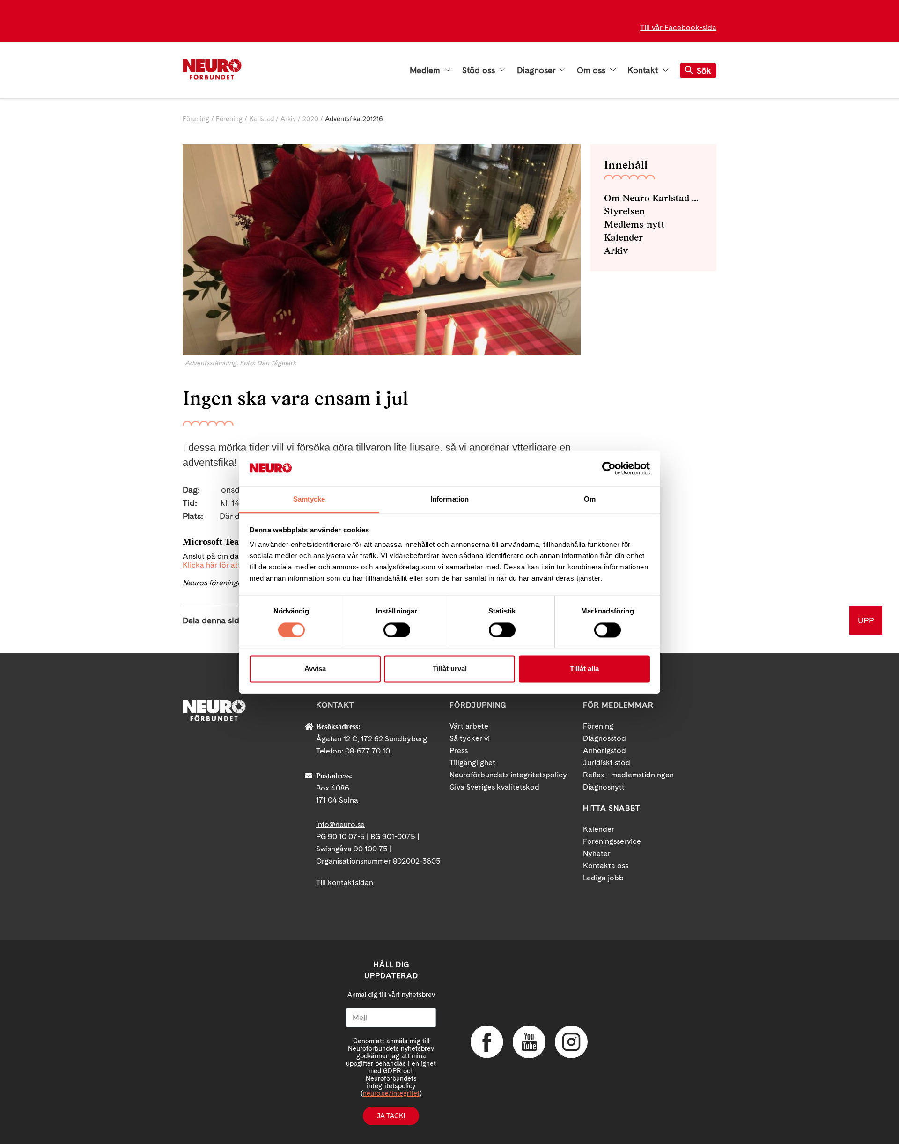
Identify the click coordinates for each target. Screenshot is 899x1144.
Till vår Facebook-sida (678, 27)
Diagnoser (537, 70)
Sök (704, 70)
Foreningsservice (612, 841)
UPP (866, 620)
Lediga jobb (603, 877)
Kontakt (643, 70)
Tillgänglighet (472, 762)
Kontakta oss (605, 865)
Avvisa (315, 669)
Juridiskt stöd (606, 762)
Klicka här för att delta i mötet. (235, 565)
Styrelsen (624, 211)
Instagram (571, 1042)
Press (459, 750)
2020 (310, 119)
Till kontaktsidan (344, 882)
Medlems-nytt (634, 224)
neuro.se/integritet (391, 1093)
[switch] (396, 629)
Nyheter (597, 853)
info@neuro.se (340, 824)
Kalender (623, 237)
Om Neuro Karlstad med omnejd (653, 198)
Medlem (426, 70)
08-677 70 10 (367, 750)
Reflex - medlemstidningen (628, 774)
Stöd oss (479, 70)
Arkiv (288, 119)
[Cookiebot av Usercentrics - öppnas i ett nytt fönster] (609, 468)
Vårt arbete (469, 726)
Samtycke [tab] (309, 499)
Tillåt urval (450, 669)
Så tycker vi (470, 738)
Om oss (592, 70)
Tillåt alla (584, 669)
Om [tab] (590, 499)
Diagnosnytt (604, 786)
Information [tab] (449, 499)
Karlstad (261, 119)
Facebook (487, 1042)
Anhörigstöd (604, 750)
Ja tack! (391, 1116)
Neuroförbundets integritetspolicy (508, 774)
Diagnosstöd (604, 738)
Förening (196, 119)
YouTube (529, 1042)
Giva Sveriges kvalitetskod (494, 786)
